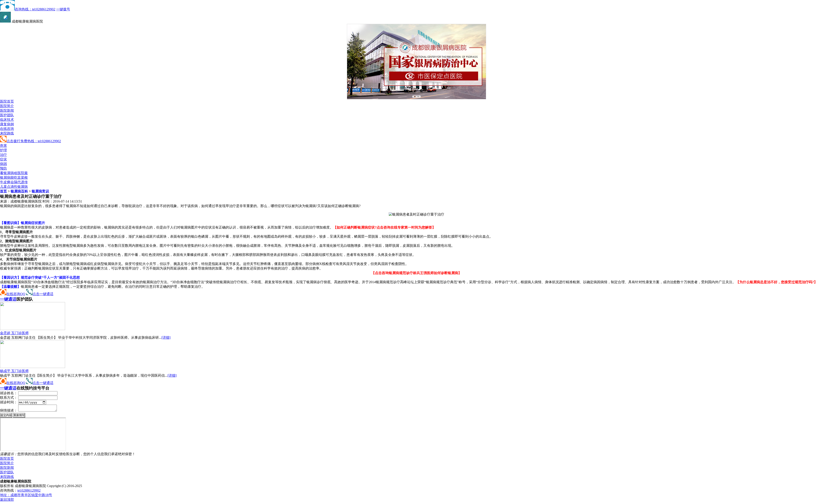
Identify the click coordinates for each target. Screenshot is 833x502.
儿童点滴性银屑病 (14, 186)
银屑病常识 (40, 191)
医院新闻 (7, 110)
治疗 (3, 155)
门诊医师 (14, 333)
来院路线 (7, 133)
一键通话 (8, 299)
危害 (3, 145)
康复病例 (7, 124)
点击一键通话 (43, 294)
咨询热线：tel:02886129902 (35, 9)
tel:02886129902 (29, 490)
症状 (3, 159)
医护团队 (7, 115)
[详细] (166, 337)
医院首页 (7, 101)
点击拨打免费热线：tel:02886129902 (34, 141)
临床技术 (7, 119)
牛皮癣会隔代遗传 (14, 182)
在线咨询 (7, 129)
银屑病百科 (19, 191)
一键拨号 (63, 9)
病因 (3, 164)
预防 (3, 168)
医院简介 (7, 106)
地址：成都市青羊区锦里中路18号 (26, 495)
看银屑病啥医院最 (14, 173)
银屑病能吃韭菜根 (14, 177)
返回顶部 (7, 499)
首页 (3, 191)
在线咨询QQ (15, 294)
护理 (3, 150)
